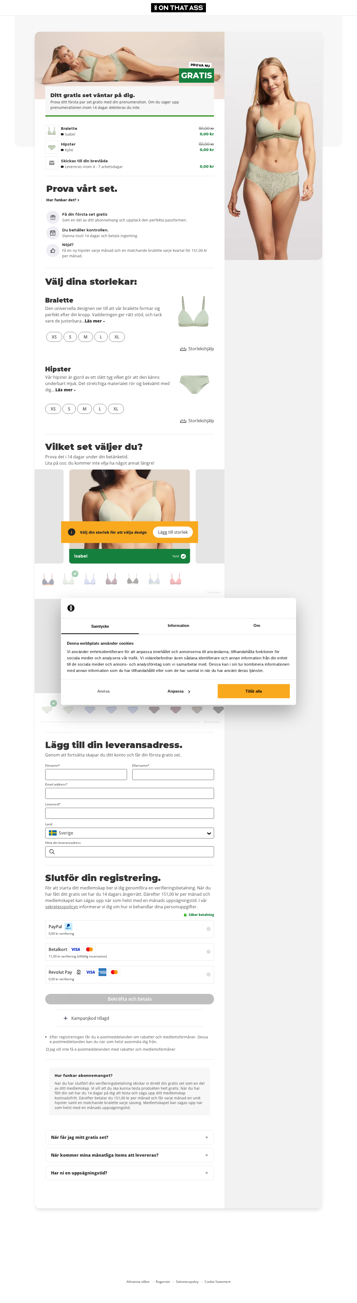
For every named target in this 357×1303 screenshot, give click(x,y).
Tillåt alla (253, 691)
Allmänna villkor (138, 1281)
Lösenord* (53, 804)
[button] (129, 1137)
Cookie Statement (218, 1281)
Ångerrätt (163, 1281)
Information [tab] (178, 625)
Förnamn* (52, 765)
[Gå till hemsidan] (178, 7)
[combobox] (129, 833)
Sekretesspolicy (187, 1281)
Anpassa (176, 691)
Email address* (56, 784)
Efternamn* (140, 765)
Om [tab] (257, 625)
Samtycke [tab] (100, 626)
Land (48, 824)
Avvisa (103, 691)
